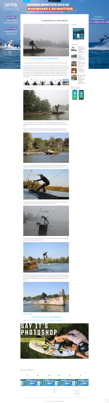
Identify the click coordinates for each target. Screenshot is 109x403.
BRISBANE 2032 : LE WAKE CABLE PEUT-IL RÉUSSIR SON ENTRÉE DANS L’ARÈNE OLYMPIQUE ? (82, 79)
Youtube (75, 393)
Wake (46, 320)
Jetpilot (41, 320)
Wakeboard (51, 320)
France (32, 60)
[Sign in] (81, 1)
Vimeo (78, 393)
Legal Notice (62, 401)
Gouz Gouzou (26, 65)
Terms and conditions (55, 401)
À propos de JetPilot (27, 314)
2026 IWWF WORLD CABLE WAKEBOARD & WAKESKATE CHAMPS (81, 49)
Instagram (77, 391)
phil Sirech (38, 60)
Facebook (74, 390)
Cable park (29, 320)
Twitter (78, 390)
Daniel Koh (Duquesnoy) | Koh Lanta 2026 (81, 69)
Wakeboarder (59, 320)
